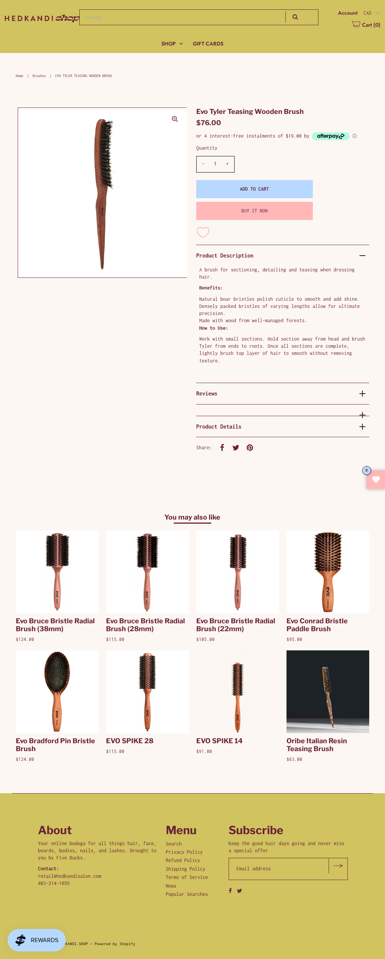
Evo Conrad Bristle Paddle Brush (317, 625)
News (171, 886)
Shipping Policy (185, 869)
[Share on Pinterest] (250, 447)
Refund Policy (183, 860)
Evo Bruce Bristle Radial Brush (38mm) (55, 625)
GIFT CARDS (208, 43)
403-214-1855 (54, 883)
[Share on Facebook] (222, 447)
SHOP (168, 43)
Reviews (206, 393)
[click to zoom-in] (175, 119)
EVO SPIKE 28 (129, 741)
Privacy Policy (184, 852)
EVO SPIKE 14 (219, 741)
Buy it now (254, 211)
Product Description (224, 255)
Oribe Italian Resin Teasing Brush (316, 745)
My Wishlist (376, 479)
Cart (370, 25)
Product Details (218, 426)
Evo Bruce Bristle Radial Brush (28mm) (145, 625)
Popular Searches (187, 894)
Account (348, 13)
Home (19, 76)
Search (174, 844)
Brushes (39, 76)
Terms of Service (187, 877)
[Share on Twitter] (236, 447)
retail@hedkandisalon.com (69, 876)
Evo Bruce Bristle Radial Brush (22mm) (235, 625)
